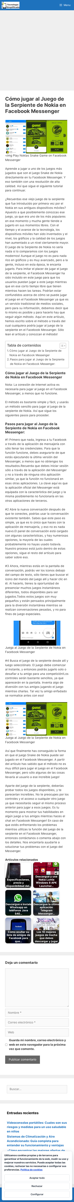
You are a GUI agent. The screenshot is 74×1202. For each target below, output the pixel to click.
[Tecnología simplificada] (10, 5)
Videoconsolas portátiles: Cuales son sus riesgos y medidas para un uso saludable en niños (37, 1127)
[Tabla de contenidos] (63, 345)
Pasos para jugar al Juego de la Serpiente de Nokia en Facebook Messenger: (37, 362)
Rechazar (37, 1186)
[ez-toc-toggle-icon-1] (61, 346)
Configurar (37, 1194)
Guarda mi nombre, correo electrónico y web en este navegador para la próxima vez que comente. (37, 1044)
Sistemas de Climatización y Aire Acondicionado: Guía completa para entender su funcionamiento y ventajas (35, 1141)
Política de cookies (31, 1169)
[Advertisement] (37, 50)
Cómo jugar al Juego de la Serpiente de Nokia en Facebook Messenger (35, 353)
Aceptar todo (37, 1177)
